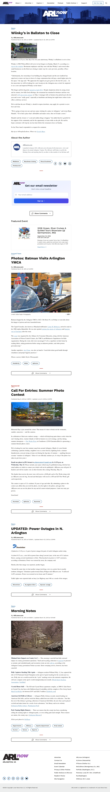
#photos (35, 363)
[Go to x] (4, 778)
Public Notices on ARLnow (63, 773)
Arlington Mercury (35, 715)
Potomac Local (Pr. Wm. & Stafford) (88, 773)
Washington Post (33, 706)
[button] (66, 314)
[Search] (106, 3)
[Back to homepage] (7, 3)
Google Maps (41, 131)
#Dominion (16, 584)
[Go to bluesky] (26, 778)
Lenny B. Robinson (54, 327)
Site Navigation (59, 779)
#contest (16, 501)
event (15, 336)
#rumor (15, 730)
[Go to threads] (22, 778)
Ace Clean (27, 350)
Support (84, 3)
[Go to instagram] (13, 778)
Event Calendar (59, 766)
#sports (34, 730)
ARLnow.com (18, 37)
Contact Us (58, 760)
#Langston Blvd (30, 584)
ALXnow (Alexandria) (83, 760)
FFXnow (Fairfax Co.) (83, 763)
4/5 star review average (25, 95)
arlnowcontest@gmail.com (43, 462)
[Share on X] (60, 163)
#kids (26, 363)
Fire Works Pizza (31, 441)
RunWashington (81, 776)
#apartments (17, 726)
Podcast (60, 3)
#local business (46, 161)
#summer (37, 501)
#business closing (30, 161)
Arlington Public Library (19, 706)
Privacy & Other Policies (62, 769)
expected (61, 661)
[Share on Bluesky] (65, 163)
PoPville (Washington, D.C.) (85, 769)
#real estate (58, 726)
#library (28, 726)
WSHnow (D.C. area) (83, 779)
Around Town (16, 253)
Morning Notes (23, 611)
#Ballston (16, 161)
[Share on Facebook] (55, 163)
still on (52, 663)
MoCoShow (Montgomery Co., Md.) (88, 766)
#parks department (42, 726)
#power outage (45, 584)
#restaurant (17, 165)
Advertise (28, 3)
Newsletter (50, 3)
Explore (39, 3)
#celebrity (16, 363)
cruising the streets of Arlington (52, 329)
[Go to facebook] (8, 778)
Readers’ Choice (59, 776)
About (17, 3)
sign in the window (17, 66)
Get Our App (98, 3)
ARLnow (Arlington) (83, 757)
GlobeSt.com (51, 691)
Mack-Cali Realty (16, 691)
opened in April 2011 (36, 90)
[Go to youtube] (17, 778)
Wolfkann (27, 719)
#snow (25, 730)
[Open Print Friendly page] (69, 163)
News (13, 28)
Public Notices (71, 3)
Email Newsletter (60, 763)
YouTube (22, 682)
